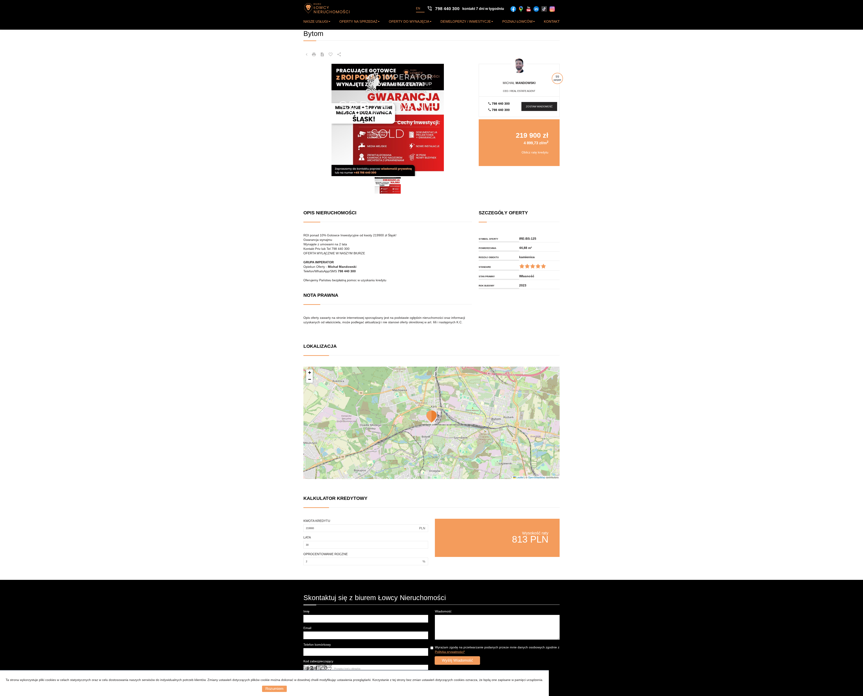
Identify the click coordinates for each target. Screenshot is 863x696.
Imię (306, 611)
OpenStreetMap (536, 477)
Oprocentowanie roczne (325, 554)
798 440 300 (500, 103)
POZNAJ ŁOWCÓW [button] (517, 21)
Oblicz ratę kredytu (535, 152)
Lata (307, 537)
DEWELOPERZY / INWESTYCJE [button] (465, 21)
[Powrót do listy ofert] (306, 55)
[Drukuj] (313, 55)
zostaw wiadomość (539, 106)
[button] (431, 416)
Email (307, 628)
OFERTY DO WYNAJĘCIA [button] (409, 21)
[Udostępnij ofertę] (339, 55)
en (418, 8)
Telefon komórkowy (317, 644)
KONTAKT (552, 21)
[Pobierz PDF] (322, 55)
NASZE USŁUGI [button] (315, 21)
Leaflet (520, 477)
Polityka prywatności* (450, 652)
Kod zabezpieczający (318, 661)
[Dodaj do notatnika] (330, 55)
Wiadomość (443, 611)
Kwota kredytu (316, 521)
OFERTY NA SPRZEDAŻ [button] (358, 21)
